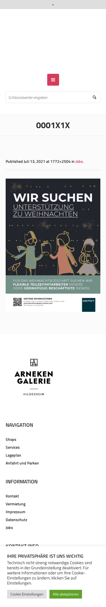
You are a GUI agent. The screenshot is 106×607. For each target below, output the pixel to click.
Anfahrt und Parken (22, 447)
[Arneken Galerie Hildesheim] (53, 33)
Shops (11, 423)
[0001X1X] (53, 228)
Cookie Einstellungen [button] (26, 594)
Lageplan (13, 439)
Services (13, 431)
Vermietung (15, 487)
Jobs (79, 145)
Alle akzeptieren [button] (66, 594)
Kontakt (12, 480)
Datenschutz (16, 503)
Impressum (15, 495)
